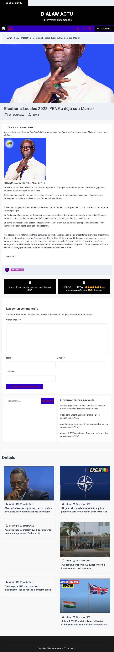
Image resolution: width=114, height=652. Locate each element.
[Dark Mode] (78, 29)
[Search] (84, 29)
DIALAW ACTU (57, 14)
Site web (10, 371)
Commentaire (13, 320)
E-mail (61, 358)
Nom (9, 358)
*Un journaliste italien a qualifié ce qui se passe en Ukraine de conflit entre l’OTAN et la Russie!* (84, 511)
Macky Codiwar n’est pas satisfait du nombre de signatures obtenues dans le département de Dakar (29, 511)
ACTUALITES (17, 270)
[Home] (4, 28)
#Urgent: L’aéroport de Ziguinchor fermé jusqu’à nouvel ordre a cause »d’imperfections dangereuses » (83, 568)
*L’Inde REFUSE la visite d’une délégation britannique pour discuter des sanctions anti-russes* (84, 624)
